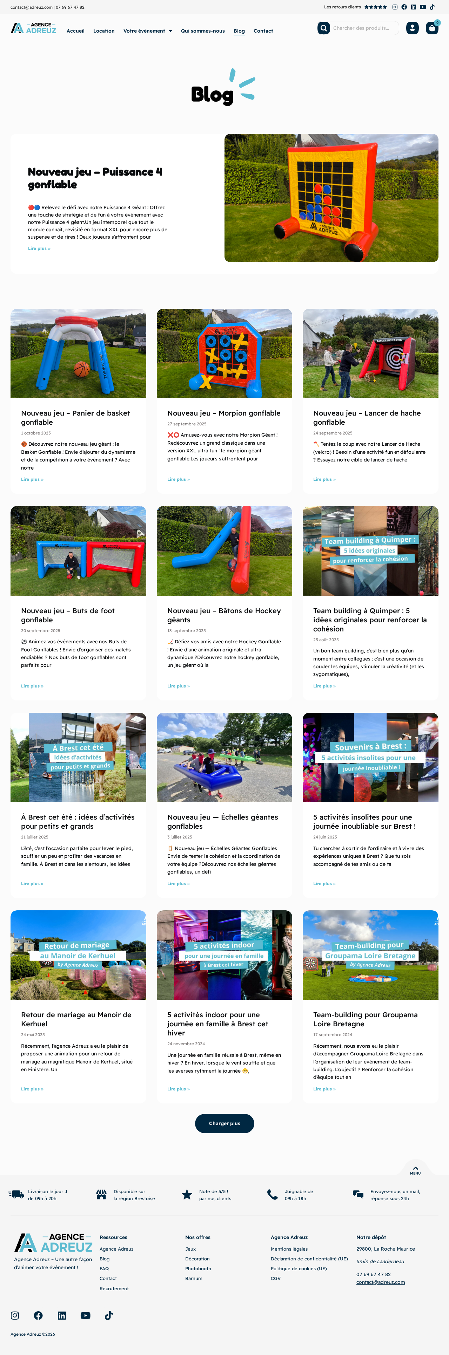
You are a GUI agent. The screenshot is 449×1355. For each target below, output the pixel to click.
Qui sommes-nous (203, 31)
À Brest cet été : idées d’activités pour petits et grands (78, 821)
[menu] (415, 1168)
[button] (224, 1123)
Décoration (197, 1258)
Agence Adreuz (116, 1249)
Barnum (193, 1278)
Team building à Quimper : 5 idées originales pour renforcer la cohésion (370, 619)
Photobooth (198, 1268)
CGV (276, 1278)
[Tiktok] (432, 7)
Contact (263, 31)
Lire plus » (39, 248)
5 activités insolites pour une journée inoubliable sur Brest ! (364, 821)
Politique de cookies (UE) (299, 1268)
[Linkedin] (413, 7)
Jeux (190, 1249)
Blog (239, 31)
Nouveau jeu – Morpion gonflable (224, 413)
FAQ (104, 1268)
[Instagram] (395, 7)
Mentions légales (289, 1249)
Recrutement (114, 1288)
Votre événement (144, 31)
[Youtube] (423, 7)
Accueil (76, 31)
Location (104, 31)
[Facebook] (404, 7)
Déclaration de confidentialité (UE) (309, 1258)
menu (415, 1173)
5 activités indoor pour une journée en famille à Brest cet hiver (217, 1023)
